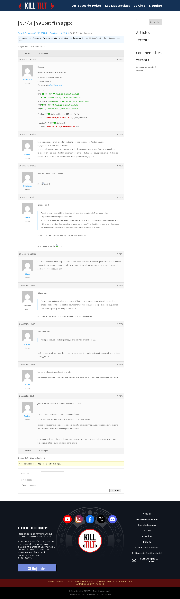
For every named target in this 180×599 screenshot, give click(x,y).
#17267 (120, 59)
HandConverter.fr (56, 85)
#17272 (120, 285)
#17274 (120, 364)
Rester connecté (29, 485)
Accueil (21, 33)
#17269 (120, 166)
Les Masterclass (117, 6)
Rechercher (155, 22)
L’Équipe (155, 6)
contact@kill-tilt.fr (149, 560)
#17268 (120, 134)
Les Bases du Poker (86, 6)
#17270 (120, 197)
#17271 (120, 254)
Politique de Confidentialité (147, 553)
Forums (28, 33)
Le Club (139, 6)
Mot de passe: (26, 480)
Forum (147, 542)
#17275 (120, 396)
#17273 (120, 324)
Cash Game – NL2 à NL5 (59, 33)
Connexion (115, 490)
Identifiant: (25, 473)
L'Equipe (147, 536)
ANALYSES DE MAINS (40, 33)
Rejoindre (38, 568)
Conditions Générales (147, 547)
